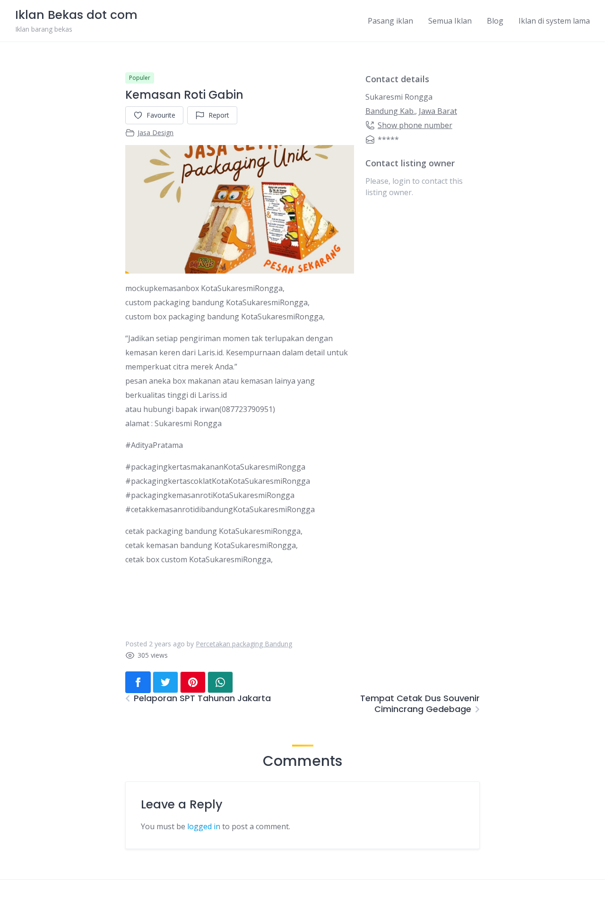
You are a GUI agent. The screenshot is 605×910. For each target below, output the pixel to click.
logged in (203, 826)
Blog (495, 21)
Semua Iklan (450, 21)
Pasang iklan (390, 21)
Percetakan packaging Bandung (244, 643)
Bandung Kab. (390, 111)
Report (218, 115)
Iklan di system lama (554, 21)
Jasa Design (155, 132)
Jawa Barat (438, 111)
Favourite (161, 115)
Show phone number (415, 125)
